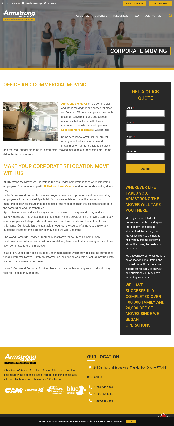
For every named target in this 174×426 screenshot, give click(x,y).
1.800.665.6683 (103, 394)
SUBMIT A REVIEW (134, 3)
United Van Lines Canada (59, 186)
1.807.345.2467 (103, 387)
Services (101, 16)
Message (131, 151)
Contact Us (153, 16)
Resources (120, 16)
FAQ (136, 16)
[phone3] (90, 400)
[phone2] (90, 394)
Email (130, 122)
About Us (82, 16)
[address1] (90, 367)
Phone (130, 137)
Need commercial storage (77, 129)
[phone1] (90, 387)
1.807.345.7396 (103, 400)
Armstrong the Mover (74, 103)
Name (130, 108)
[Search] (170, 16)
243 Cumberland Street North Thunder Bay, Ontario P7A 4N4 (130, 367)
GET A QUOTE (160, 3)
